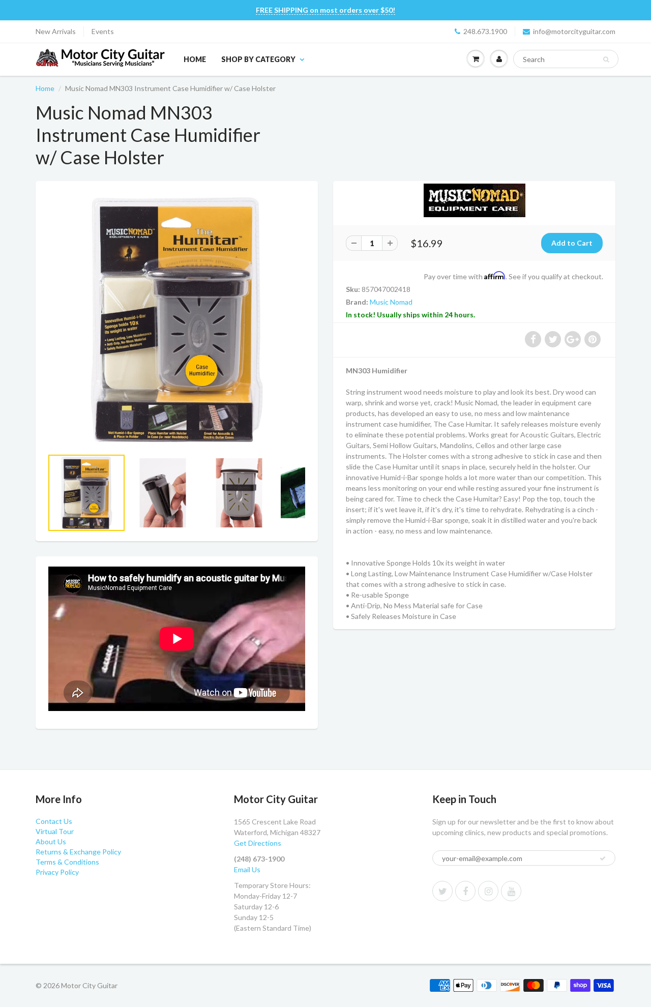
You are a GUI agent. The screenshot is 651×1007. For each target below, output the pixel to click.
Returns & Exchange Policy (78, 851)
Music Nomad (391, 302)
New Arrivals (56, 31)
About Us (51, 841)
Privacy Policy (57, 872)
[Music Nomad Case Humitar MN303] (176, 319)
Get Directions (257, 843)
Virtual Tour (55, 831)
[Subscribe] (602, 858)
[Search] (606, 59)
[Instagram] (488, 891)
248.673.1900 (485, 31)
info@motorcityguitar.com (574, 31)
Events (103, 31)
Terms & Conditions (67, 861)
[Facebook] (465, 891)
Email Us (247, 869)
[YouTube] (511, 891)
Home (195, 59)
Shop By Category (258, 59)
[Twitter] (442, 891)
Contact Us (54, 821)
